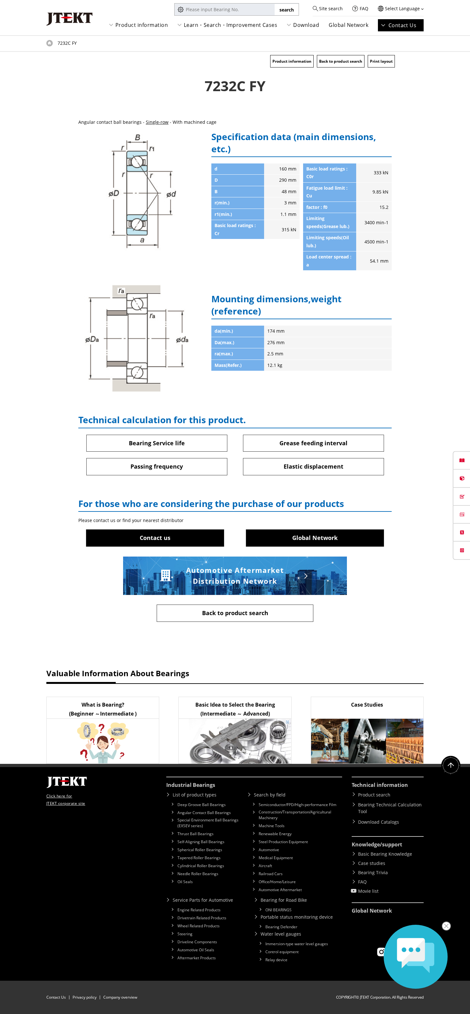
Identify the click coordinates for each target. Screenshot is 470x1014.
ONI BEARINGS (278, 910)
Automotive (269, 849)
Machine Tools (272, 825)
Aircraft (265, 865)
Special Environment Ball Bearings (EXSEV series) (208, 822)
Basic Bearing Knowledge (385, 854)
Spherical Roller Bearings (199, 849)
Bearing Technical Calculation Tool (390, 808)
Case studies (371, 863)
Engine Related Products (199, 910)
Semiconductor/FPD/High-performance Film (297, 804)
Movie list (368, 891)
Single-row (157, 122)
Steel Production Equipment (283, 841)
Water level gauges (281, 934)
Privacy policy (85, 997)
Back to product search (340, 61)
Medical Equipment (276, 857)
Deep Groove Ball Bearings (201, 804)
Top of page (49, 43)
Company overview (120, 997)
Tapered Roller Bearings (199, 857)
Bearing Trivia (373, 872)
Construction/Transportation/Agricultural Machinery (295, 814)
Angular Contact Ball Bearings (204, 812)
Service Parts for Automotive (203, 900)
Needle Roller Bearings (197, 873)
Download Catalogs (378, 822)
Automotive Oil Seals (195, 950)
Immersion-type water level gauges (296, 944)
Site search (331, 8)
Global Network (348, 24)
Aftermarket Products (196, 958)
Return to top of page (450, 765)
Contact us (155, 538)
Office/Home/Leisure (277, 881)
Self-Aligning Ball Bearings (200, 841)
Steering (184, 934)
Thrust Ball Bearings (195, 833)
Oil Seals (185, 881)
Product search (374, 795)
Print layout (381, 61)
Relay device (276, 960)
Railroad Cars (271, 873)
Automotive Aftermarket (280, 889)
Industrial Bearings (190, 784)
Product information (141, 24)
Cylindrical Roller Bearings (200, 865)
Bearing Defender (281, 927)
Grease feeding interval (313, 443)
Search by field (270, 795)
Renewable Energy (275, 833)
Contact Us (402, 25)
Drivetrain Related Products (201, 918)
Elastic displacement (313, 466)
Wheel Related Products (198, 926)
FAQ (364, 8)
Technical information (380, 784)
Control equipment (282, 952)
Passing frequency (156, 466)
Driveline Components (197, 942)
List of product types (194, 795)
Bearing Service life (157, 443)
